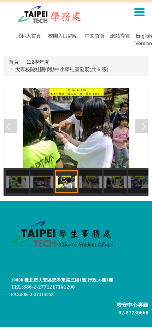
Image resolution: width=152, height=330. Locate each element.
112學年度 (38, 62)
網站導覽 (120, 36)
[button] (10, 126)
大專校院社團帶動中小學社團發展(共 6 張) (62, 69)
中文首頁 (95, 36)
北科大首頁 (28, 36)
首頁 (14, 62)
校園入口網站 (63, 36)
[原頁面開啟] (76, 128)
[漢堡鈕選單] (139, 12)
